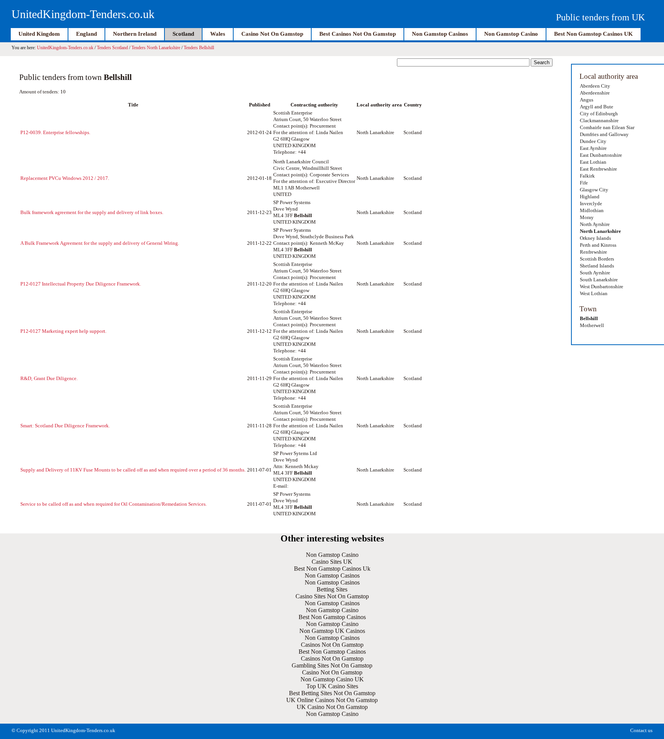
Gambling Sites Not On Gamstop (332, 665)
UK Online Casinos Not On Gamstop (332, 700)
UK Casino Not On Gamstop (332, 707)
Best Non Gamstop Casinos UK (593, 34)
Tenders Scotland (112, 47)
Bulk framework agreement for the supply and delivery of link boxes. (91, 212)
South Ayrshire (595, 273)
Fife (584, 183)
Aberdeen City (595, 86)
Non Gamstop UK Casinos (332, 631)
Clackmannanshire (599, 120)
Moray (587, 217)
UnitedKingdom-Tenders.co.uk (83, 14)
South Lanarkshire (599, 279)
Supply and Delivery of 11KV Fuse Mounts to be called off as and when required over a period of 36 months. (133, 470)
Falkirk (587, 176)
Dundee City (593, 141)
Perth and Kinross (598, 245)
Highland (589, 196)
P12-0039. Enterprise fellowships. (55, 132)
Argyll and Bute (596, 107)
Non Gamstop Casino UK (332, 679)
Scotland (183, 34)
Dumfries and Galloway (604, 134)
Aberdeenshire (595, 93)
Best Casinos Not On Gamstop (357, 34)
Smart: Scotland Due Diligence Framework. (65, 425)
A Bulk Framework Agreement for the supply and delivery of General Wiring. (99, 243)
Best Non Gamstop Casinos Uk (332, 568)
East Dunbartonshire (601, 155)
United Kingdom (39, 34)
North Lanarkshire (600, 231)
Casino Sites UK (332, 561)
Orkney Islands (595, 238)
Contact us (641, 730)
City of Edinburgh (599, 113)
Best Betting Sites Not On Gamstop (332, 693)
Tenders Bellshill (199, 47)
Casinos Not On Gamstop (332, 644)
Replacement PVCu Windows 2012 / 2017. (64, 178)
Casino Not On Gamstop (272, 34)
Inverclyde (591, 203)
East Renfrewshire (598, 169)
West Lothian (594, 293)
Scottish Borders (597, 259)
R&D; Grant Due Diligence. (49, 378)
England (86, 34)
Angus (586, 100)
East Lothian (593, 162)
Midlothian (592, 210)
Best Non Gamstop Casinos (332, 617)
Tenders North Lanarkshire (155, 47)
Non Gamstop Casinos (440, 34)
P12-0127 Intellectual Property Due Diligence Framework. (80, 284)
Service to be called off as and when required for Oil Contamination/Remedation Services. (113, 504)
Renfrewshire (593, 252)
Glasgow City (594, 190)
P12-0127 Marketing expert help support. (63, 331)
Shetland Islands (597, 266)
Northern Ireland (134, 34)
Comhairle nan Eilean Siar (607, 127)
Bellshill (589, 318)
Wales (217, 34)
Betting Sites (332, 589)
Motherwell (592, 325)
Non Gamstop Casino (511, 34)
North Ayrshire (595, 224)
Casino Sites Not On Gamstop (332, 596)
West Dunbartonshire (601, 286)
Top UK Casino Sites (332, 686)
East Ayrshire (593, 148)
